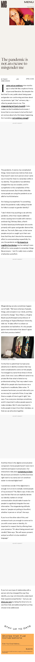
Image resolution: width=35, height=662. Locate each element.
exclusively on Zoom (25, 472)
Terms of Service (27, 651)
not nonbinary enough (20, 118)
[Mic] (4, 4)
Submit (29, 649)
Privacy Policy (5, 652)
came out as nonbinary (14, 85)
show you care (6, 602)
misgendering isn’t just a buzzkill (13, 106)
